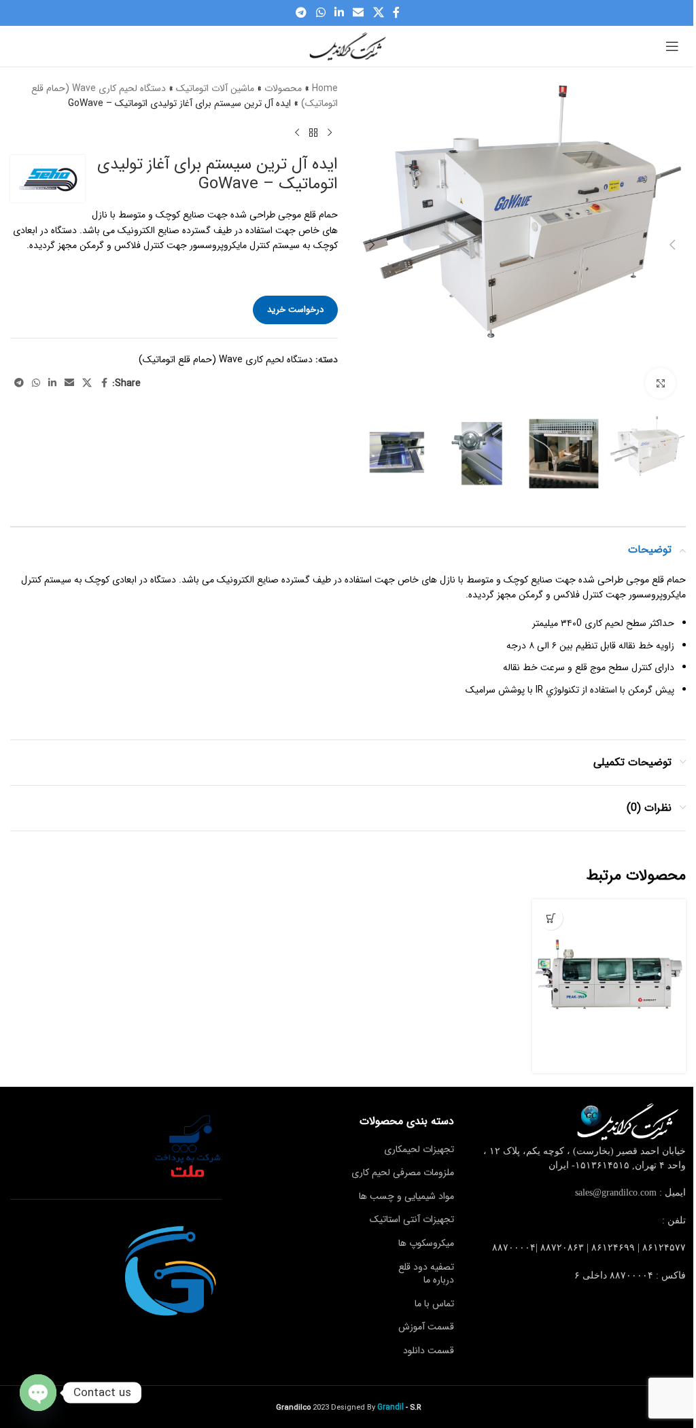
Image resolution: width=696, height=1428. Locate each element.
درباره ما (438, 1279)
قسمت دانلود (428, 1350)
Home (325, 88)
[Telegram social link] (301, 13)
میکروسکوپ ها (426, 1243)
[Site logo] (348, 45)
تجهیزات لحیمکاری (419, 1149)
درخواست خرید (295, 309)
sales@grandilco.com (616, 1192)
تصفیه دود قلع (426, 1266)
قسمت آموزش (426, 1326)
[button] (672, 244)
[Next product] (297, 133)
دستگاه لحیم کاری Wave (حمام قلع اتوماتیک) (226, 359)
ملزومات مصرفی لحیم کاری (402, 1172)
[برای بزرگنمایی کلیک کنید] (660, 383)
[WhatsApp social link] (320, 13)
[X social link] (378, 13)
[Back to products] (313, 133)
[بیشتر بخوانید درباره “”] (551, 918)
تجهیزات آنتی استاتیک (412, 1219)
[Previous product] (329, 133)
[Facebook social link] (396, 13)
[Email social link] (358, 13)
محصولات (283, 88)
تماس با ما (434, 1303)
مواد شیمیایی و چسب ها (406, 1196)
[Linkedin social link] (339, 13)
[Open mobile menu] (672, 46)
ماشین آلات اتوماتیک (215, 88)
